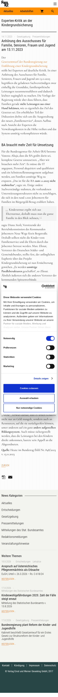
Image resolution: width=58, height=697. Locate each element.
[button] (55, 4)
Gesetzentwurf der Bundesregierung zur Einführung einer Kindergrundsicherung (24, 64)
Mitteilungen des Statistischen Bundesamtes (22, 590)
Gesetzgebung (23, 36)
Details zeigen (41, 378)
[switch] (50, 347)
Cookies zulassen (29, 388)
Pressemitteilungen (41, 36)
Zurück (5, 465)
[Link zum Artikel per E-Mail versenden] (11, 477)
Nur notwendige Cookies (29, 408)
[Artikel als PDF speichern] (4, 477)
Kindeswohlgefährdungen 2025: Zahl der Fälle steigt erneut (28, 597)
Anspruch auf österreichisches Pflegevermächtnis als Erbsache (20, 568)
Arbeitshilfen (26, 11)
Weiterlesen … (8, 579)
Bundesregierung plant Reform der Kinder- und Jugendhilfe (28, 626)
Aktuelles (8, 11)
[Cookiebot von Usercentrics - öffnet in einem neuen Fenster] (42, 287)
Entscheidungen (23, 561)
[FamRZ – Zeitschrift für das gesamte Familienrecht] (4, 4)
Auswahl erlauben (29, 398)
